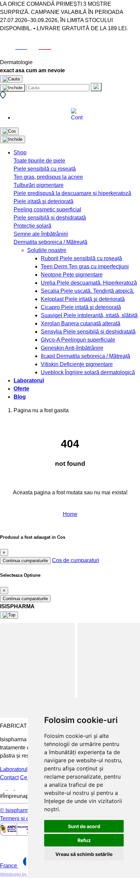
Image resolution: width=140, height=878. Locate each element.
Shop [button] (20, 152)
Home (70, 514)
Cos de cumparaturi (75, 560)
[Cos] (9, 131)
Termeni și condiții (21, 818)
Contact (9, 777)
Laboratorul (29, 380)
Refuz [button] (84, 840)
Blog (20, 397)
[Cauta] (96, 87)
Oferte (21, 389)
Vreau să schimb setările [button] (83, 854)
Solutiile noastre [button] (46, 250)
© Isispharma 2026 (23, 810)
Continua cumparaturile (25, 560)
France (9, 866)
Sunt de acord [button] (84, 826)
